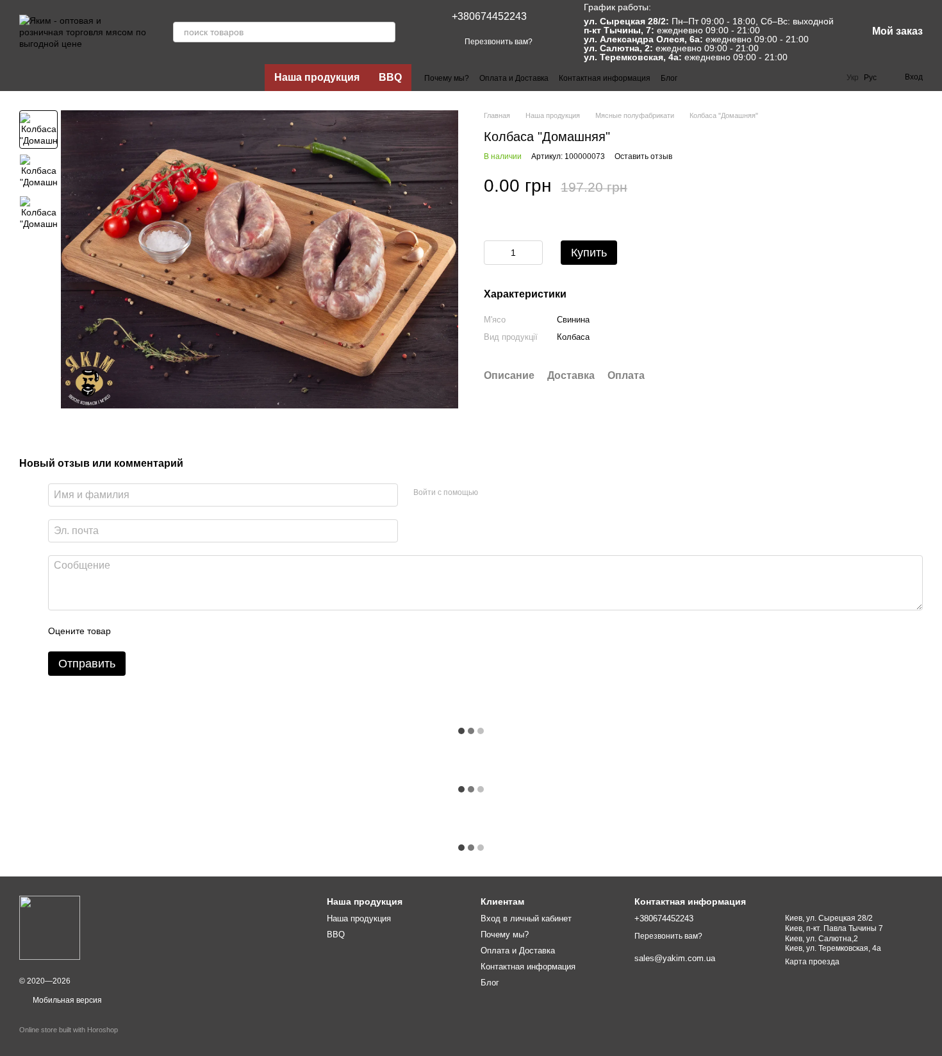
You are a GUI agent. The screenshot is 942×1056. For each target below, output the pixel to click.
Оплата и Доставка (514, 78)
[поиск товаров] (385, 32)
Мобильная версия (66, 1000)
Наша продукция (316, 77)
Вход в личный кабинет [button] (526, 918)
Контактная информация (604, 78)
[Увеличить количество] (533, 252)
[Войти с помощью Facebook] (492, 493)
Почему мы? (446, 78)
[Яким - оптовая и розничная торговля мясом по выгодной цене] (49, 927)
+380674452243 (489, 16)
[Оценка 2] (152, 631)
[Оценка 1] (132, 631)
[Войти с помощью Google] (512, 493)
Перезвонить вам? (499, 41)
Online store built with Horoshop (68, 1030)
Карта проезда (812, 961)
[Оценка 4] (193, 631)
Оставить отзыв (643, 156)
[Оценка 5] (214, 631)
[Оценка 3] (173, 631)
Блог (669, 78)
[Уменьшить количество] (493, 252)
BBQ (390, 77)
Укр (853, 77)
